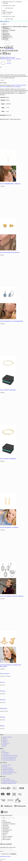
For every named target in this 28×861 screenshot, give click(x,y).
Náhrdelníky (7, 36)
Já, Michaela (6, 754)
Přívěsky (6, 38)
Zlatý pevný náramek (8, 390)
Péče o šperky (6, 779)
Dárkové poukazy (7, 774)
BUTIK (5, 27)
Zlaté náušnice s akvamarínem (11, 321)
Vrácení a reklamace (8, 771)
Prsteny (5, 32)
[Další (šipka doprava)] (1, 860)
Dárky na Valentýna (16, 85)
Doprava (5, 766)
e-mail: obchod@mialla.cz (10, 757)
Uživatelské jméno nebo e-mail (8, 847)
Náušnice (6, 33)
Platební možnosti (7, 768)
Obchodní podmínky (8, 769)
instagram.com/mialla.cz (9, 760)
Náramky (6, 35)
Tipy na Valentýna (16, 86)
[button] (5, 24)
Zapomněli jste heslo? (5, 856)
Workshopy (7, 29)
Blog (4, 11)
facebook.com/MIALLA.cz (9, 758)
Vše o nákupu (8, 12)
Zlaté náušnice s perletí (9, 527)
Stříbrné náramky (4, 86)
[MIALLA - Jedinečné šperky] (4, 21)
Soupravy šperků (9, 30)
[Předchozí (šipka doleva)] (0, 860)
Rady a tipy (7, 14)
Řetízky (4, 746)
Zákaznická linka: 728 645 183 (10, 755)
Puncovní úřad (7, 765)
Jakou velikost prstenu (9, 780)
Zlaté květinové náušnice (10, 252)
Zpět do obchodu (7, 63)
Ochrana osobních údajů (9, 772)
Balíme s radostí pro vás (9, 783)
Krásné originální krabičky (10, 782)
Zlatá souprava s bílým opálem (11, 596)
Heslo (2, 851)
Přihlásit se (13, 853)
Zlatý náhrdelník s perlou (10, 184)
